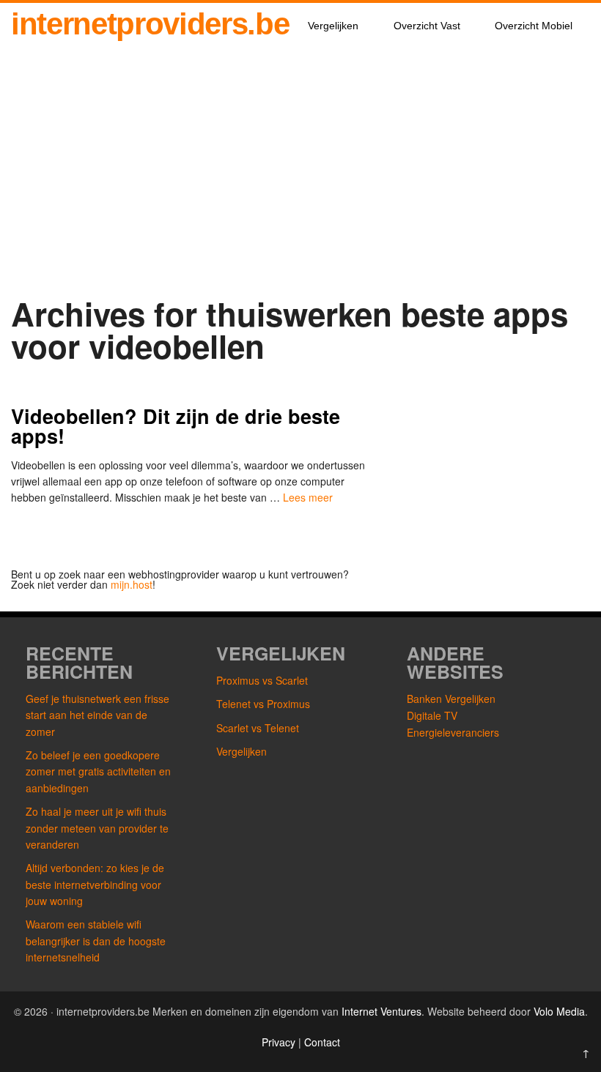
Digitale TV (432, 715)
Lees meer (308, 497)
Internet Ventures (381, 1011)
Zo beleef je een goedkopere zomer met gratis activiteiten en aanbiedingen (98, 771)
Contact (322, 1042)
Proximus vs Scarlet (262, 680)
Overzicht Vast (427, 25)
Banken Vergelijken (451, 698)
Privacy (280, 1042)
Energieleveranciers (453, 732)
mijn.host (131, 584)
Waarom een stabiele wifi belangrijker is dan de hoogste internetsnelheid (96, 940)
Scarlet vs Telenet (257, 728)
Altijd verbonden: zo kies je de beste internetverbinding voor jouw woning (95, 884)
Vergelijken (333, 25)
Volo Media (559, 1011)
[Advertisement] (300, 184)
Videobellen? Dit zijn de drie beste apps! (175, 426)
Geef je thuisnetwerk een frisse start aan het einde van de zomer (97, 715)
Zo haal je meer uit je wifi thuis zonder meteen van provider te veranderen (97, 828)
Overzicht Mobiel (533, 25)
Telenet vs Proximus (263, 703)
